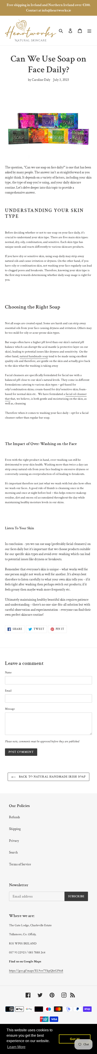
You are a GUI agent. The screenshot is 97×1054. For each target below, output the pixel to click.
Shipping (15, 829)
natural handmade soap (34, 356)
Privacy (14, 841)
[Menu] (89, 30)
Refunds (14, 817)
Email (8, 691)
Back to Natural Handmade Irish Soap (51, 777)
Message (10, 709)
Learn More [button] (16, 1047)
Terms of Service (20, 864)
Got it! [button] (75, 1039)
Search (13, 852)
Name (8, 673)
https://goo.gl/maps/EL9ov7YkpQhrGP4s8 (36, 971)
